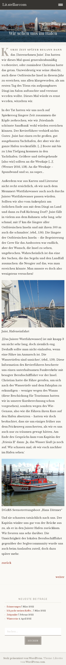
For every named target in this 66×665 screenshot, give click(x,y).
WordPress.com (35, 661)
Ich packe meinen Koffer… (20, 610)
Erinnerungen (14, 606)
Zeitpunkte (12, 614)
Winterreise (12, 619)
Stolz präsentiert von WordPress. (23, 658)
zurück (6, 562)
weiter (60, 577)
